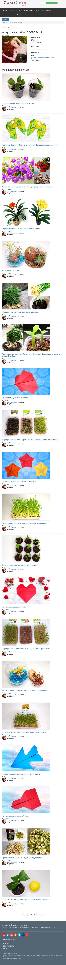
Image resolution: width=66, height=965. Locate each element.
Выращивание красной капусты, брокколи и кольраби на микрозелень (30, 439)
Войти (42, 3)
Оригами (6, 400)
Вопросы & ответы (47, 10)
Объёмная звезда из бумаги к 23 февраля (19, 481)
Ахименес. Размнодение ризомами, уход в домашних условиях (27, 187)
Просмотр (6, 27)
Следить (14, 27)
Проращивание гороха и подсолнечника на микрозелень (24, 523)
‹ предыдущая (26, 915)
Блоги (5, 10)
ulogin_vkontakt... (12, 107)
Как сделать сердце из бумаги (14, 607)
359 (6, 948)
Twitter (19, 935)
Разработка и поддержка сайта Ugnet (11, 958)
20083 (12, 942)
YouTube (3, 935)
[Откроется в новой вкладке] (6, 960)
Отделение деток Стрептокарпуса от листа (19, 565)
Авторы (5, 22)
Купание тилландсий (10, 270)
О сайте (18, 10)
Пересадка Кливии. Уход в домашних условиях (21, 228)
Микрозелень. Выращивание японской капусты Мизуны (24, 732)
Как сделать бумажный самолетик (15, 397)
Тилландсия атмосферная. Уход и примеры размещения (25, 690)
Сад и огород (7, 106)
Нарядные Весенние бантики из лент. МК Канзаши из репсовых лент (29, 145)
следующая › (40, 915)
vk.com (7, 935)
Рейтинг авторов (28, 10)
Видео (37, 10)
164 (14, 946)
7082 (7, 943)
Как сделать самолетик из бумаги (15, 816)
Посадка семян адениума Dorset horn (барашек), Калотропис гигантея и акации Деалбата (31, 355)
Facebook (23, 935)
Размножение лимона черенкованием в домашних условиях (26, 899)
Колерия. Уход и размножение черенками (18, 103)
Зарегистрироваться (51, 3)
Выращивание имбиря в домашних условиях (20, 312)
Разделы (5, 19)
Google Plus (27, 935)
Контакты (19, 14)
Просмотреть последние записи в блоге (42, 57)
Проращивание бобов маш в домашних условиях (22, 857)
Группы (11, 10)
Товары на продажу (8, 14)
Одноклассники (15, 935)
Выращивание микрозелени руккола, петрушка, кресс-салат (26, 648)
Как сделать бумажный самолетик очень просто (21, 774)
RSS (11, 935)
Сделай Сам (15, 3)
